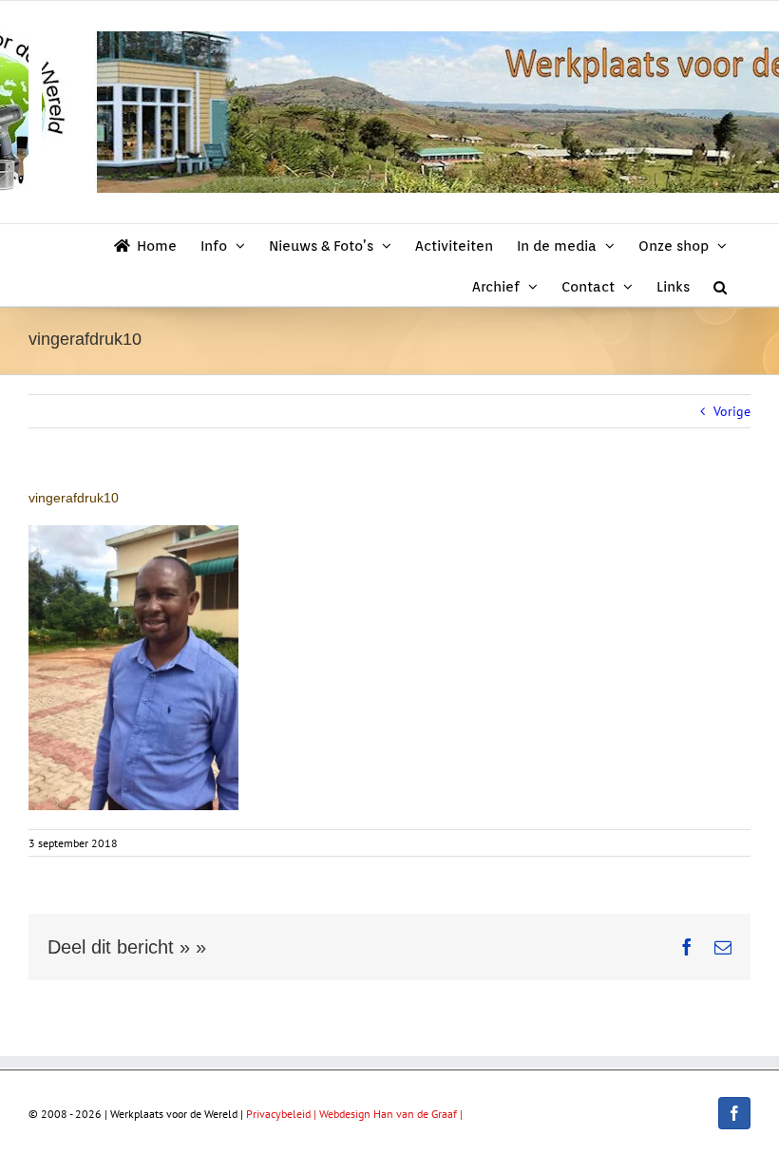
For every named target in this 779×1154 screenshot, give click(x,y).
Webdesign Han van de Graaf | (391, 1114)
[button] (720, 285)
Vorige (731, 411)
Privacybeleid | (282, 1114)
